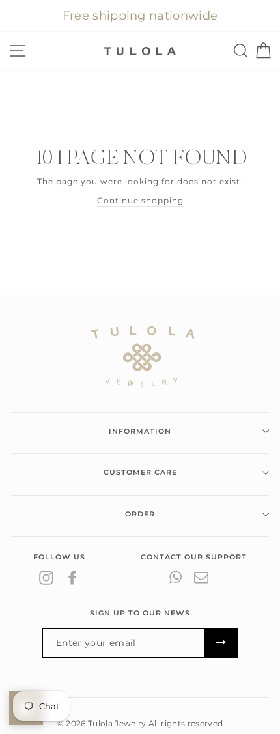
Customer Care (140, 472)
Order (140, 513)
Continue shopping (140, 200)
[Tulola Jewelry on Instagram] (46, 577)
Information (140, 431)
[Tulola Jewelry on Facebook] (72, 577)
